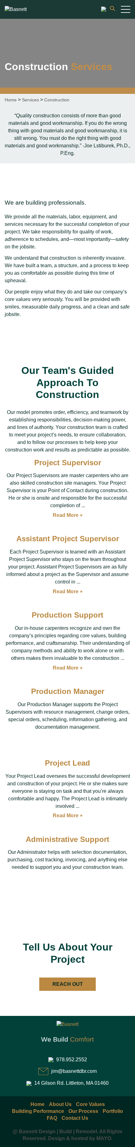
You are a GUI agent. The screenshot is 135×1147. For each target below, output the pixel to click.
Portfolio (113, 1111)
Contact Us (75, 1118)
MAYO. (104, 1138)
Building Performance (38, 1111)
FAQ (52, 1118)
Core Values (90, 1104)
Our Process (83, 1111)
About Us (60, 1104)
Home (11, 99)
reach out (67, 984)
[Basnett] (16, 9)
